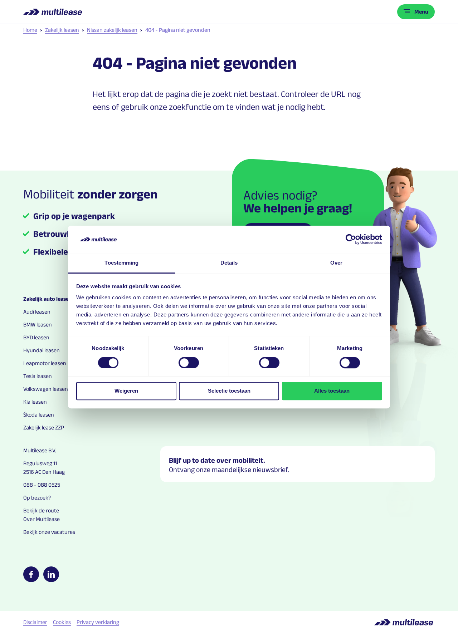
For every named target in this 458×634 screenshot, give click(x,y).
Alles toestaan (332, 391)
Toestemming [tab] (121, 263)
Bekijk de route (41, 510)
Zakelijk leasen (62, 30)
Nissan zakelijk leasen (112, 30)
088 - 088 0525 (41, 485)
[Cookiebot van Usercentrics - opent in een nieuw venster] (351, 239)
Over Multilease (41, 519)
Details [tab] (229, 263)
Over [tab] (336, 263)
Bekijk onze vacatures (49, 532)
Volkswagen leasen (45, 389)
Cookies (62, 622)
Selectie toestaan (229, 391)
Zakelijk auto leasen (47, 299)
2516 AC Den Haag (44, 472)
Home (30, 30)
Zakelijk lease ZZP (43, 427)
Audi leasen (36, 312)
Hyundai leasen (41, 350)
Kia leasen (35, 402)
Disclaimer (35, 622)
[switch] (189, 362)
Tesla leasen (37, 376)
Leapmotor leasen (44, 363)
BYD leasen (36, 337)
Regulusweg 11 (40, 463)
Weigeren (126, 391)
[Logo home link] (53, 12)
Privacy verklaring (98, 622)
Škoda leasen (38, 415)
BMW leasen (37, 324)
